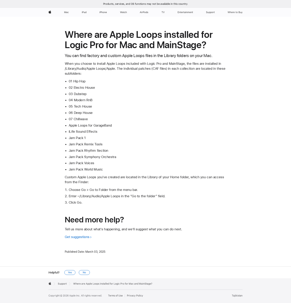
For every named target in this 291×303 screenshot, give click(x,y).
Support (62, 283)
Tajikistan (237, 295)
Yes (70, 272)
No (84, 272)
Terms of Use (115, 295)
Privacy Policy (135, 295)
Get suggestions (77, 237)
